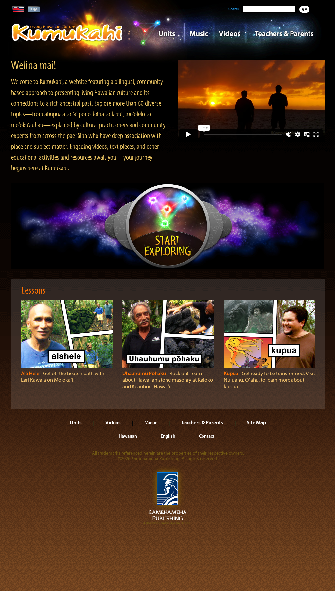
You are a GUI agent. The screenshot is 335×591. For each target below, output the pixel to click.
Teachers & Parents (284, 33)
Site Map (256, 422)
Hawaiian (128, 436)
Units (158, 33)
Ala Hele (30, 373)
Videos (230, 33)
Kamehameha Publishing (167, 495)
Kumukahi (67, 41)
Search (233, 9)
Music (199, 33)
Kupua (231, 373)
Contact (206, 436)
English (168, 436)
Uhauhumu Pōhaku (144, 373)
